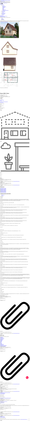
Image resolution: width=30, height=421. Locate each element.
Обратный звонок (2, 4)
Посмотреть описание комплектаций (4, 101)
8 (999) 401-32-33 (2, 401)
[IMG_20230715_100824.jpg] (3, 190)
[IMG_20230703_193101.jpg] (3, 192)
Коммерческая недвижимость (5, 10)
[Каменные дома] (2, 344)
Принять (1, 420)
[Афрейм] (1, 340)
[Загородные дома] (2, 338)
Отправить (1, 185)
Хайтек (1, 343)
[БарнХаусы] (1, 339)
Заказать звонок (1, 15)
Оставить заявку (2, 102)
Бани (3, 8)
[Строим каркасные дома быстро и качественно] (15, 0)
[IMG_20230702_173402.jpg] (3, 188)
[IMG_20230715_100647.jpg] (3, 189)
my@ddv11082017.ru (2, 402)
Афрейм (1, 341)
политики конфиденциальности (16, 181)
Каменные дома (4, 9)
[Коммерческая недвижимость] (3, 345)
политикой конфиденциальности (24, 419)
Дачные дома (1, 337)
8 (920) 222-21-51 (5, 401)
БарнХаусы (4, 7)
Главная (2, 18)
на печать (1, 387)
